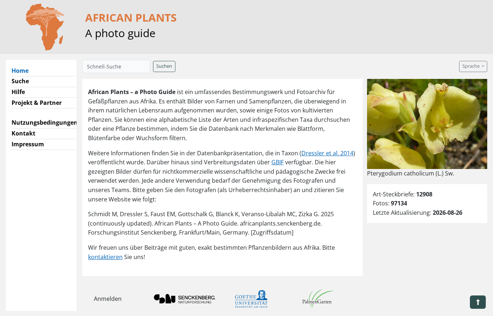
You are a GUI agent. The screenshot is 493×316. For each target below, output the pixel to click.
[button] (478, 302)
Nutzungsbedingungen (45, 122)
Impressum (28, 144)
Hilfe (18, 92)
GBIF (277, 162)
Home (23, 70)
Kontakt (23, 133)
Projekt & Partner (37, 103)
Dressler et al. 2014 (327, 153)
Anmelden (108, 299)
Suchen (164, 66)
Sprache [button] (471, 66)
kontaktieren (105, 257)
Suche (20, 81)
